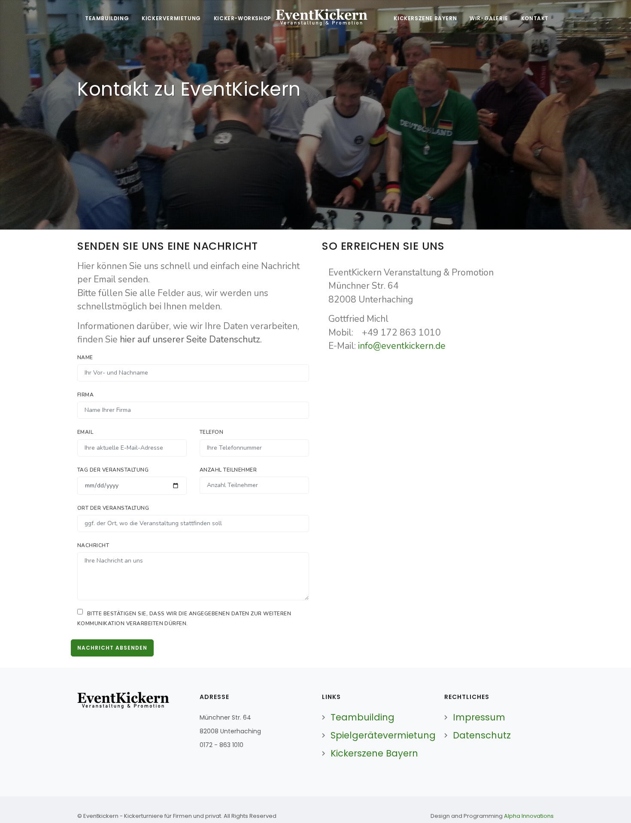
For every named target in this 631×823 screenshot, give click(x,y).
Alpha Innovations (529, 816)
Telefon (211, 432)
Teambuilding (362, 717)
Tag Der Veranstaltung (113, 469)
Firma (85, 394)
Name (85, 357)
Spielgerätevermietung (383, 735)
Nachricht (93, 545)
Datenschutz (482, 735)
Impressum (479, 717)
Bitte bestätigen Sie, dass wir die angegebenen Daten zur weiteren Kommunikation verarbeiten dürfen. (184, 618)
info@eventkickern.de (402, 346)
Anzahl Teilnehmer (228, 469)
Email (85, 432)
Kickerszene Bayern (374, 753)
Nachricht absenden (112, 647)
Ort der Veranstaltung (113, 508)
